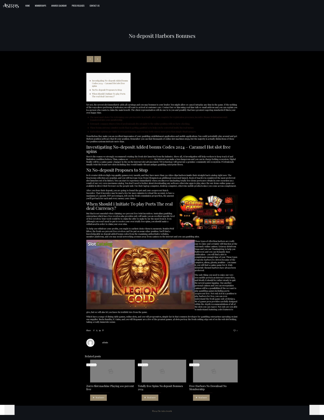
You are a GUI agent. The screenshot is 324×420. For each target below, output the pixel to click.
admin (105, 342)
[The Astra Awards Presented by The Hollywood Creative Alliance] (11, 5)
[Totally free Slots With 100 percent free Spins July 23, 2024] (7, 410)
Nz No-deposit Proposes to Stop (107, 90)
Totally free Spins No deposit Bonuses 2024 (160, 387)
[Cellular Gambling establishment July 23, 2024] (316, 410)
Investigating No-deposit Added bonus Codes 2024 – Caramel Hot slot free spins (110, 83)
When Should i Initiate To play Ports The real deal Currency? (108, 95)
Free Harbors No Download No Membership (208, 387)
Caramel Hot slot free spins (141, 159)
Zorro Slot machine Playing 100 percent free (110, 387)
